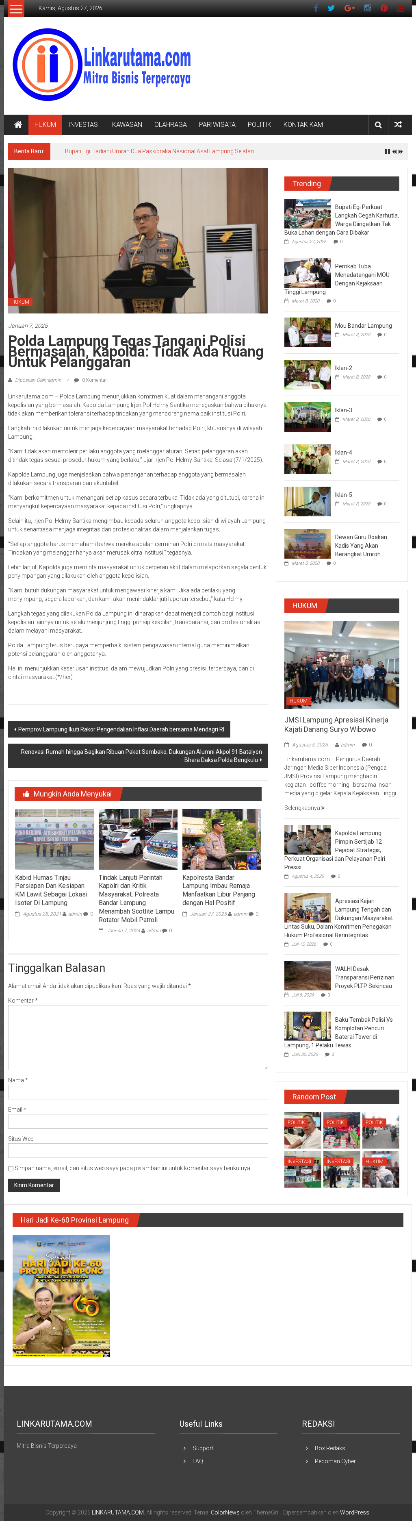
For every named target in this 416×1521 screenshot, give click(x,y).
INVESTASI (84, 124)
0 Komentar (94, 380)
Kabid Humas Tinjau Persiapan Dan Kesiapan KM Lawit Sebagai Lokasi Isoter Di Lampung (51, 890)
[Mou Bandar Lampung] (307, 332)
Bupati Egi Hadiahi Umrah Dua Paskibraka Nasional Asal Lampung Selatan (159, 151)
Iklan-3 (343, 410)
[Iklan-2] (307, 374)
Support (203, 1448)
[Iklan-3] (307, 416)
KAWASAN (127, 124)
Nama (18, 1080)
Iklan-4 (343, 452)
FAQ (198, 1461)
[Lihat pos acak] (398, 124)
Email (17, 1109)
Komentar (23, 1000)
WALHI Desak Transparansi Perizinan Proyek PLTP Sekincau (364, 977)
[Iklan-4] (307, 458)
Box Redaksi (331, 1448)
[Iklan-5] (307, 501)
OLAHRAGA (170, 124)
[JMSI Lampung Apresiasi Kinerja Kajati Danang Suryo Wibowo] (341, 664)
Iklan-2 (343, 368)
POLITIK (259, 124)
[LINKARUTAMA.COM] (18, 125)
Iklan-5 (343, 495)
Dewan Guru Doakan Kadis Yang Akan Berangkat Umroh (361, 545)
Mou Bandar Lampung (363, 325)
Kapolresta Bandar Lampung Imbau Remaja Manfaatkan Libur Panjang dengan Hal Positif (218, 890)
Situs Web (21, 1139)
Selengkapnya (302, 808)
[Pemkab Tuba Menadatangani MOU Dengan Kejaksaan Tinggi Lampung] (307, 272)
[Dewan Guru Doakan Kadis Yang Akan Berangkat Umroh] (307, 543)
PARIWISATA (217, 124)
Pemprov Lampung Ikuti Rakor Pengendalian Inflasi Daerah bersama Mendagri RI (121, 729)
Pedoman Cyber (335, 1461)
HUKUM (45, 124)
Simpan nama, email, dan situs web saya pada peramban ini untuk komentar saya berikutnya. (133, 1168)
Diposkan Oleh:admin (38, 380)
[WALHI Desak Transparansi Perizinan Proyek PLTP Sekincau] (307, 975)
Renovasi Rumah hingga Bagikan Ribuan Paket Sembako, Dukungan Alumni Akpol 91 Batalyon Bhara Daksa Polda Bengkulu (141, 756)
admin (75, 914)
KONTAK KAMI (304, 124)
